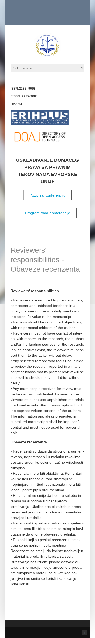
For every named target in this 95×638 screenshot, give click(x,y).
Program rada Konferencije (47, 213)
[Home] (47, 56)
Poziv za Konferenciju (47, 195)
